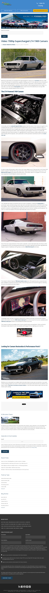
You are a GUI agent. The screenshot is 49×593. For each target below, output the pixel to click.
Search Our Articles (5, 30)
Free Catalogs (24, 10)
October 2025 (4, 501)
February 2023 (4, 503)
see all (3, 488)
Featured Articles (5, 480)
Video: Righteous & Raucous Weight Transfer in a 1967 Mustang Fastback (14, 465)
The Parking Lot (5, 484)
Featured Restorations (6, 478)
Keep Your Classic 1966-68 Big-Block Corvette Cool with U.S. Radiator (13, 461)
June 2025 (3, 499)
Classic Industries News (9, 44)
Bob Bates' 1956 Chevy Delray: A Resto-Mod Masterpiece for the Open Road (15, 469)
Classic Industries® (14, 590)
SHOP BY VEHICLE (8, 10)
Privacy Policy (34, 447)
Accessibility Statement (31, 591)
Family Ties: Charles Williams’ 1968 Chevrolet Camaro (10, 467)
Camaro (3, 486)
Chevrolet (4, 482)
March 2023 (4, 497)
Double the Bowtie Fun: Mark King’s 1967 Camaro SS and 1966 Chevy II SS (14, 463)
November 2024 (4, 505)
